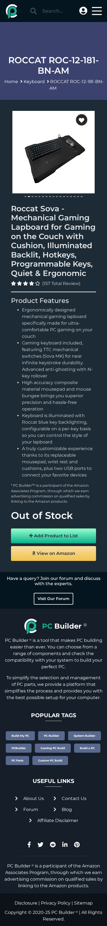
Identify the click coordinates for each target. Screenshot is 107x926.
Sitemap (83, 903)
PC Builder (63, 912)
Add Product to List (55, 535)
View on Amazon (55, 553)
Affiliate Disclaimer (57, 820)
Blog (66, 809)
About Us (33, 798)
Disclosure (26, 903)
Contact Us (73, 798)
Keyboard (34, 81)
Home (11, 81)
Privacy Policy (56, 903)
